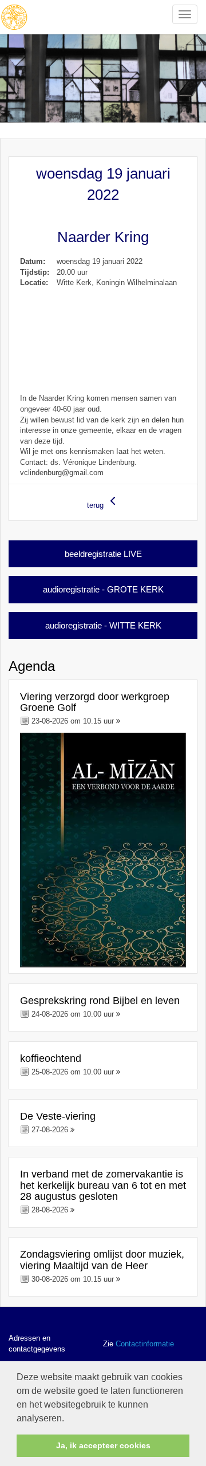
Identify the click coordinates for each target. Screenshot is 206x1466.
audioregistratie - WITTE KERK (103, 625)
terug (96, 505)
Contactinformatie (145, 1343)
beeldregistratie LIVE (103, 554)
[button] (68, 1419)
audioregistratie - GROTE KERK (103, 589)
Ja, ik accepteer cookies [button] (103, 1445)
